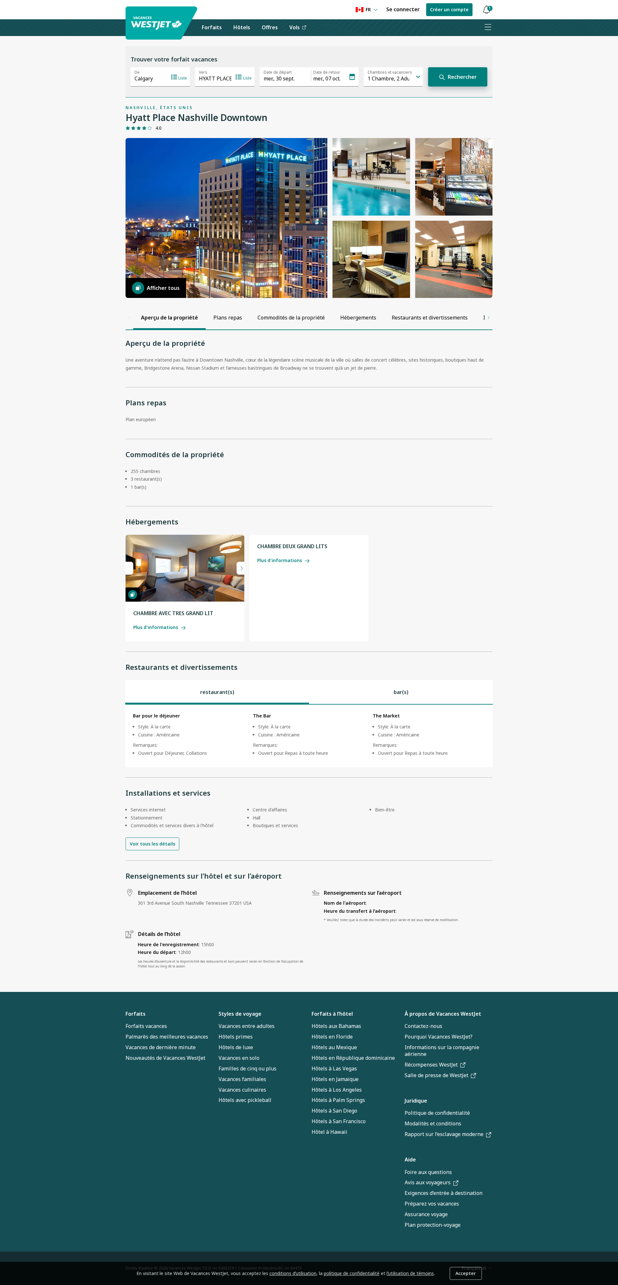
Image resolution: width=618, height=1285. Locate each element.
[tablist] (309, 692)
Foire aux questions (428, 1172)
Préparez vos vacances (432, 1203)
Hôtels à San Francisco (339, 1121)
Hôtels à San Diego (334, 1110)
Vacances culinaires (242, 1089)
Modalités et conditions (433, 1123)
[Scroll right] (488, 317)
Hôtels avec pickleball (245, 1100)
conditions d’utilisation (292, 1273)
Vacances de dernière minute (161, 1047)
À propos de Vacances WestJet (443, 1013)
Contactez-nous (423, 1026)
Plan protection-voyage (433, 1224)
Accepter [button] (465, 1273)
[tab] (217, 692)
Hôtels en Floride (332, 1036)
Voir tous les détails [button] (152, 844)
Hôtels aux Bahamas (336, 1026)
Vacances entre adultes (247, 1026)
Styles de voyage (240, 1013)
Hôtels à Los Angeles (337, 1089)
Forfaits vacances (146, 1026)
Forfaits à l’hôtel (332, 1013)
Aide (410, 1159)
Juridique (416, 1100)
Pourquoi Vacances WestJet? (439, 1036)
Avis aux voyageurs (428, 1182)
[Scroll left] (129, 317)
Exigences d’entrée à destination (443, 1193)
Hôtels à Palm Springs (338, 1100)
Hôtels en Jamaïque (335, 1079)
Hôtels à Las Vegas (334, 1068)
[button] (486, 10)
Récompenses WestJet (431, 1064)
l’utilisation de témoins (410, 1273)
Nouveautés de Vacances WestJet (165, 1057)
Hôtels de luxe (236, 1047)
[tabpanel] (309, 736)
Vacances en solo (239, 1057)
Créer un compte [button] (449, 9)
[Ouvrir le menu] (487, 27)
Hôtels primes (236, 1036)
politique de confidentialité (351, 1273)
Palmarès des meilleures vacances (167, 1036)
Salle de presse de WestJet (436, 1075)
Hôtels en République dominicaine (353, 1057)
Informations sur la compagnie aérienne (442, 1051)
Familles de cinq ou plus (247, 1068)
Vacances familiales (242, 1079)
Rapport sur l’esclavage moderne (444, 1134)
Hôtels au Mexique (334, 1047)
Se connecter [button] (403, 9)
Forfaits (135, 1013)
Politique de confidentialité (437, 1112)
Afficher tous (163, 287)
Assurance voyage (426, 1214)
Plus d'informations (155, 627)
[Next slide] (240, 568)
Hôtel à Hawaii (329, 1131)
